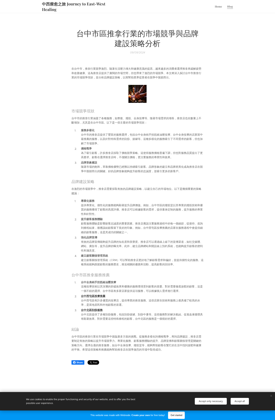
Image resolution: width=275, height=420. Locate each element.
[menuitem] (219, 6)
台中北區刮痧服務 (92, 310)
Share (80, 362)
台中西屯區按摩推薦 (93, 296)
